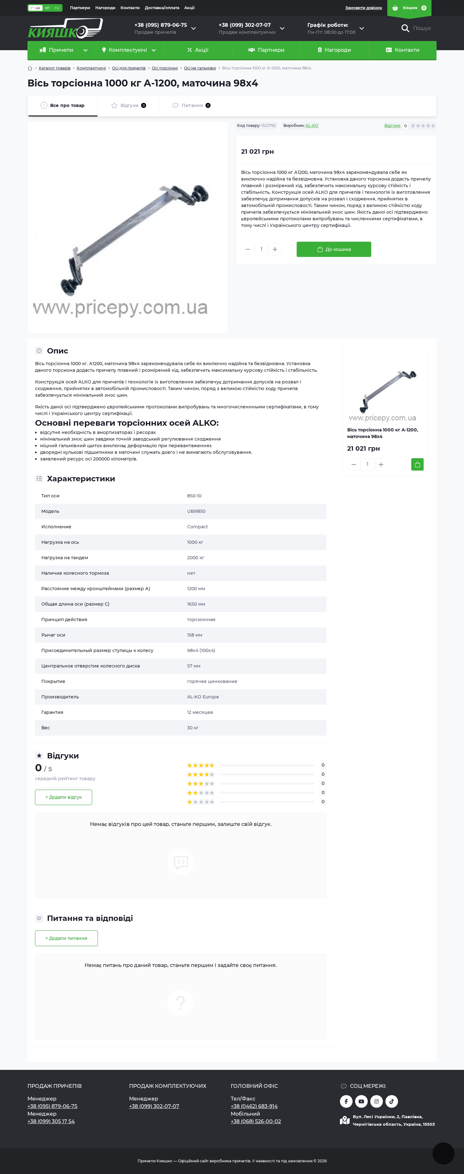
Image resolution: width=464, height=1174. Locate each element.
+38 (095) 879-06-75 (52, 1106)
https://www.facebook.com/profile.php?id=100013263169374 (346, 1101)
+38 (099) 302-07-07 (154, 1106)
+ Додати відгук (63, 797)
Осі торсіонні (165, 68)
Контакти (130, 7)
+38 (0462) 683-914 (254, 1106)
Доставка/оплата (162, 7)
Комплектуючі (91, 68)
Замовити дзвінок (363, 7)
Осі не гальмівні (200, 68)
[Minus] (247, 249)
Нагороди (105, 7)
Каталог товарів (54, 68)
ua (37, 7)
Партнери (80, 7)
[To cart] (417, 464)
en (47, 7)
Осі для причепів (129, 68)
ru (57, 7)
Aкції (189, 7)
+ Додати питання (66, 938)
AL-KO (312, 125)
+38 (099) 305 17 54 (51, 1121)
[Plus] (275, 249)
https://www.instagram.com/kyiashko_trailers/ (376, 1101)
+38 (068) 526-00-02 (256, 1121)
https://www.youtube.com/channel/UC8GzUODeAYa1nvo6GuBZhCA (361, 1101)
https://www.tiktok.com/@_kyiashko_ (391, 1101)
